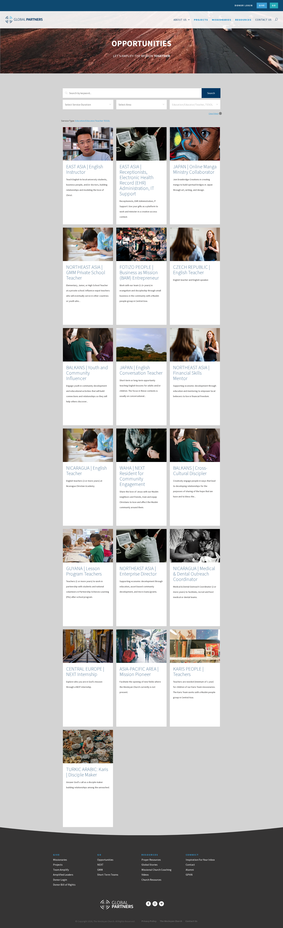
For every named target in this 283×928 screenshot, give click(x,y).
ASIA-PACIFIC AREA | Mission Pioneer (139, 671)
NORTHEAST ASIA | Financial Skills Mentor (191, 372)
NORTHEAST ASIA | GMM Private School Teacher (85, 272)
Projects (58, 864)
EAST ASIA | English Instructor (84, 169)
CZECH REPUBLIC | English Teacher (191, 269)
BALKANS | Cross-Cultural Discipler (190, 470)
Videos (145, 874)
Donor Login (60, 879)
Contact (190, 864)
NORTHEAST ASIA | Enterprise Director (138, 571)
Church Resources (151, 879)
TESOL (107, 120)
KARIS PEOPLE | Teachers (188, 671)
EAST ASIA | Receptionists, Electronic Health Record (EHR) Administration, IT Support (137, 180)
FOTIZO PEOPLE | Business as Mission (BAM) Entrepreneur (139, 272)
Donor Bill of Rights (64, 884)
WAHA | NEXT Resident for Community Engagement (132, 476)
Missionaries (60, 859)
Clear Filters (213, 113)
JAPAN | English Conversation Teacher (141, 370)
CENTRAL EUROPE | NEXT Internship (85, 671)
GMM (100, 869)
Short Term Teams (107, 874)
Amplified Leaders (63, 874)
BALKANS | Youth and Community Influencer (87, 372)
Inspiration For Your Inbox (200, 859)
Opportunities (105, 859)
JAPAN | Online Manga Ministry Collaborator (195, 169)
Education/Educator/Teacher (89, 120)
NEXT (100, 864)
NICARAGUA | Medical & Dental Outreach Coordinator (194, 573)
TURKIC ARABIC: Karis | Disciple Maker (87, 772)
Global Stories (150, 864)
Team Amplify (61, 869)
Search (211, 93)
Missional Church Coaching (156, 869)
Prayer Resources (151, 859)
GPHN (189, 874)
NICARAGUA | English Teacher (86, 470)
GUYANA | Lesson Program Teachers (84, 571)
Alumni (190, 869)
